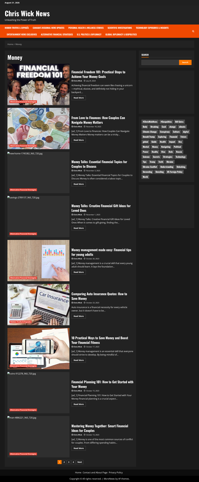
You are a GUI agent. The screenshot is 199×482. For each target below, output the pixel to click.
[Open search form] (193, 31)
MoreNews (109, 478)
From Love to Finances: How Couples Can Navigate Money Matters (38, 128)
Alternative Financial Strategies (57, 34)
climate (182, 126)
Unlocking (181, 166)
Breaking (154, 126)
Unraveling (147, 171)
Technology (180, 156)
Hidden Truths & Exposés (17, 27)
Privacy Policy (116, 472)
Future (183, 136)
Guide (153, 141)
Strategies (167, 156)
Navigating (165, 146)
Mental (146, 146)
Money (155, 146)
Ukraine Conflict (150, 166)
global (145, 141)
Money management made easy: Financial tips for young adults (38, 260)
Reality (155, 151)
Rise (163, 151)
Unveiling (160, 171)
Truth (161, 161)
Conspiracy (165, 131)
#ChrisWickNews (150, 121)
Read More (80, 98)
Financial (173, 136)
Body (145, 126)
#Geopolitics (166, 121)
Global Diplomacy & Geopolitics (121, 34)
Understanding (166, 166)
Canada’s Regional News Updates (48, 27)
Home (78, 472)
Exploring (162, 136)
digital (186, 131)
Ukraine (170, 161)
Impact (172, 141)
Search (145, 54)
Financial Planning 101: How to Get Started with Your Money (38, 392)
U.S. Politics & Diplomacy (89, 34)
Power (145, 151)
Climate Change (150, 131)
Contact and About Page (95, 472)
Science (146, 156)
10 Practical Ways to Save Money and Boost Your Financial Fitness (38, 348)
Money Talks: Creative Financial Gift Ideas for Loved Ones (38, 216)
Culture (176, 131)
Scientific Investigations (120, 27)
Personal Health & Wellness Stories (86, 27)
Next (79, 462)
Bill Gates (179, 121)
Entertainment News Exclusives (22, 34)
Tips (144, 161)
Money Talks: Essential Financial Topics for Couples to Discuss (38, 172)
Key (180, 141)
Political (177, 146)
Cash (164, 126)
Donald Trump (149, 136)
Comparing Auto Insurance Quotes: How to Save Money (38, 304)
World (145, 176)
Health (163, 141)
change (172, 126)
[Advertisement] (166, 92)
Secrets (156, 156)
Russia (179, 151)
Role (171, 151)
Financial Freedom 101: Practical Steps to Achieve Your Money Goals (38, 84)
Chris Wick (78, 81)
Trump (152, 161)
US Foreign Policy (174, 171)
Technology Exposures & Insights (152, 27)
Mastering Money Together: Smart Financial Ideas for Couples (38, 436)
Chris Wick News (27, 13)
